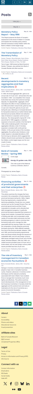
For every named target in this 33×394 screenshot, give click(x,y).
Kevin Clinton (25, 58)
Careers (4, 317)
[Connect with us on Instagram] (17, 385)
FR (25, 2)
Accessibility (5, 320)
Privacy (3, 354)
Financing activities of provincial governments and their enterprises (14, 184)
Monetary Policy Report (24, 48)
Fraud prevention (7, 327)
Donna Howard (13, 60)
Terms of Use (5, 351)
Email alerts (5, 371)
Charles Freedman (23, 60)
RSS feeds (4, 373)
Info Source (5, 359)
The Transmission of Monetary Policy (11, 54)
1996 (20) (16, 21)
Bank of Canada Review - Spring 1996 (12, 89)
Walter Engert (9, 91)
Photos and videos (7, 322)
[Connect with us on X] (5, 385)
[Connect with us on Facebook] (11, 385)
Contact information (8, 368)
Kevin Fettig (4, 60)
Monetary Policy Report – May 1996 (10, 33)
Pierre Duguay (5, 62)
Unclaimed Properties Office (10, 342)
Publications (14, 48)
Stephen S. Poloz (15, 62)
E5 (12, 73)
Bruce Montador (16, 58)
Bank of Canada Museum (9, 337)
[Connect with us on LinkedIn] (27, 385)
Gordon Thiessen (6, 58)
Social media (5, 376)
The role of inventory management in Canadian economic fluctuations (15, 258)
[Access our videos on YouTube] (19, 391)
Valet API (4, 378)
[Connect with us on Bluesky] (22, 385)
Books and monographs (25, 72)
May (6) (15, 27)
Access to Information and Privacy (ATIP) (14, 356)
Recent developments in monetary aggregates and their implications (15, 82)
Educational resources (8, 325)
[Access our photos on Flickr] (14, 391)
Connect (5, 339)
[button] (16, 304)
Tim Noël (22, 62)
